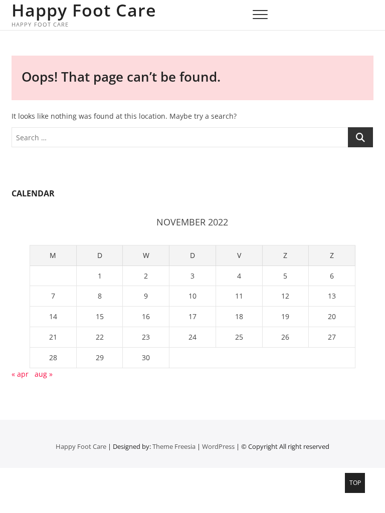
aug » (44, 374)
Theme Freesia (174, 446)
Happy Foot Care (84, 10)
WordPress (218, 446)
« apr (20, 374)
